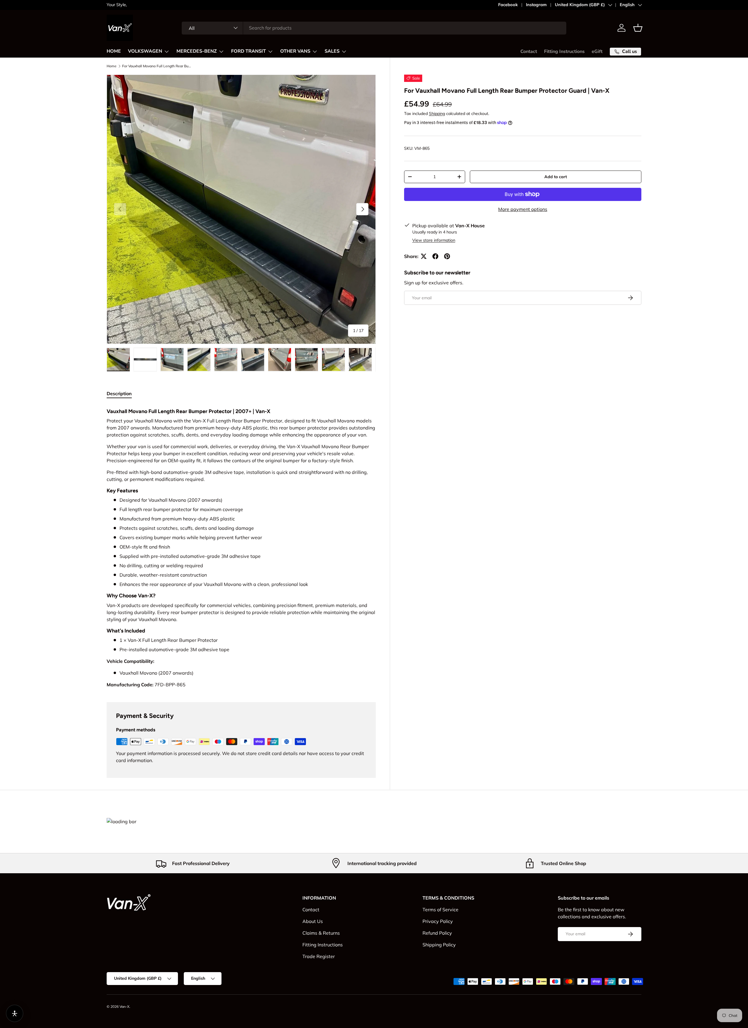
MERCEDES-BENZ (196, 51)
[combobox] (374, 27)
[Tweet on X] (424, 256)
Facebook (508, 4)
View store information (433, 240)
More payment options (522, 209)
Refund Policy (437, 933)
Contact (528, 51)
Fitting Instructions (564, 51)
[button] (637, 27)
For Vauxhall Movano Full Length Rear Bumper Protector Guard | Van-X (157, 66)
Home (112, 66)
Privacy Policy (438, 921)
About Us (312, 921)
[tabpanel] (241, 546)
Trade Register (318, 956)
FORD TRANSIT (248, 51)
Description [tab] (119, 393)
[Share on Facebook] (435, 256)
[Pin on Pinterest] (447, 256)
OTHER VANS (295, 51)
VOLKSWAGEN (145, 51)
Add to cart (555, 176)
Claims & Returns (321, 933)
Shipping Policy (439, 945)
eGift (597, 51)
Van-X (124, 1006)
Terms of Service (440, 909)
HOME (114, 51)
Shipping (437, 113)
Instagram (536, 4)
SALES (332, 51)
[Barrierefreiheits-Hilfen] (14, 1013)
